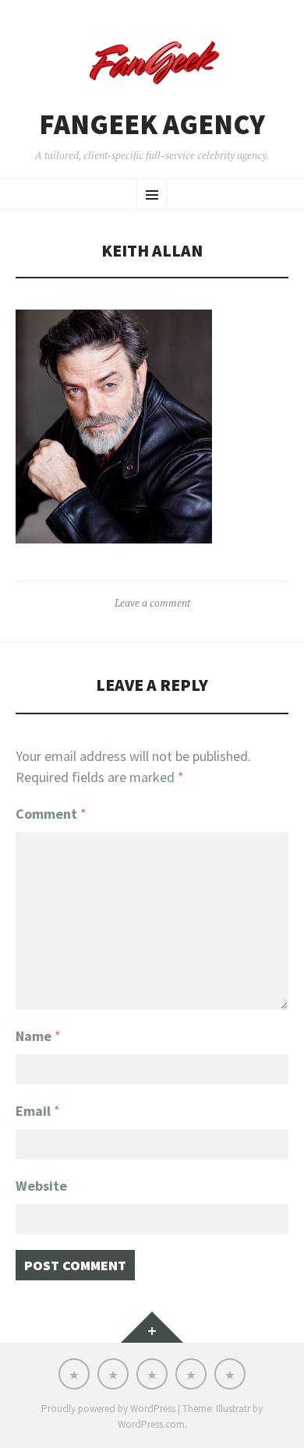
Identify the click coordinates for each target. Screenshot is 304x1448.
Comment (51, 814)
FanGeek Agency (152, 124)
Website (41, 1186)
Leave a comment (152, 603)
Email (38, 1111)
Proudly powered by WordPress (108, 1408)
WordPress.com (151, 1424)
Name (38, 1036)
